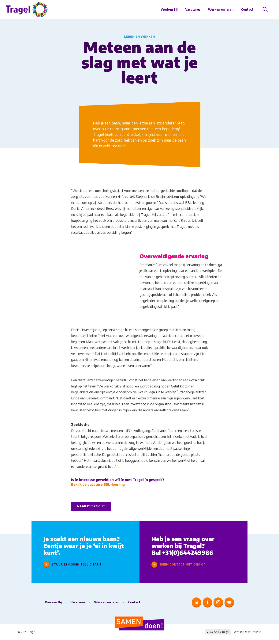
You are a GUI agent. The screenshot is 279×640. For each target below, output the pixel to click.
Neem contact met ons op (183, 564)
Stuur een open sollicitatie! (77, 564)
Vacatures (192, 9)
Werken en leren (220, 9)
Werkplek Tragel (219, 632)
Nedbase (256, 632)
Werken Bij (169, 9)
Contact (247, 9)
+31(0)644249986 (187, 552)
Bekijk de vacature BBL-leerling (98, 484)
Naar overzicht (91, 506)
